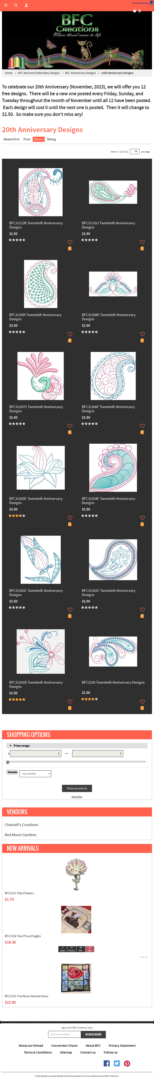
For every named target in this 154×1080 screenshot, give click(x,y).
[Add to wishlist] (70, 242)
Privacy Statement (122, 1046)
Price (26, 139)
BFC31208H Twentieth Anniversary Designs (109, 317)
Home (8, 73)
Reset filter (77, 796)
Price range (21, 746)
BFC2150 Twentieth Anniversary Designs (113, 683)
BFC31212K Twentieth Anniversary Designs (36, 225)
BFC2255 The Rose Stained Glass (26, 996)
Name (38, 139)
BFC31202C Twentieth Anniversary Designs (108, 593)
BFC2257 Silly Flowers (19, 893)
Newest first (11, 139)
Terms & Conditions (38, 1052)
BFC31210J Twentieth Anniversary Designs (108, 225)
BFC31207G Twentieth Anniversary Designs (36, 409)
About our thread (31, 1046)
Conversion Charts (64, 1046)
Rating (51, 139)
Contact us (88, 1052)
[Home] (77, 26)
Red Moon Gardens (20, 835)
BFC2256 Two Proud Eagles (23, 936)
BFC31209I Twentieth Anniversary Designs (35, 317)
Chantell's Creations (21, 824)
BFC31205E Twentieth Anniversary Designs (36, 501)
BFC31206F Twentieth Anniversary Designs (108, 409)
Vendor (13, 772)
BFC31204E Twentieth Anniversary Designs (108, 501)
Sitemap (66, 1052)
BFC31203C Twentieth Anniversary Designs (36, 593)
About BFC (93, 1046)
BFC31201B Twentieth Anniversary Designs (36, 685)
